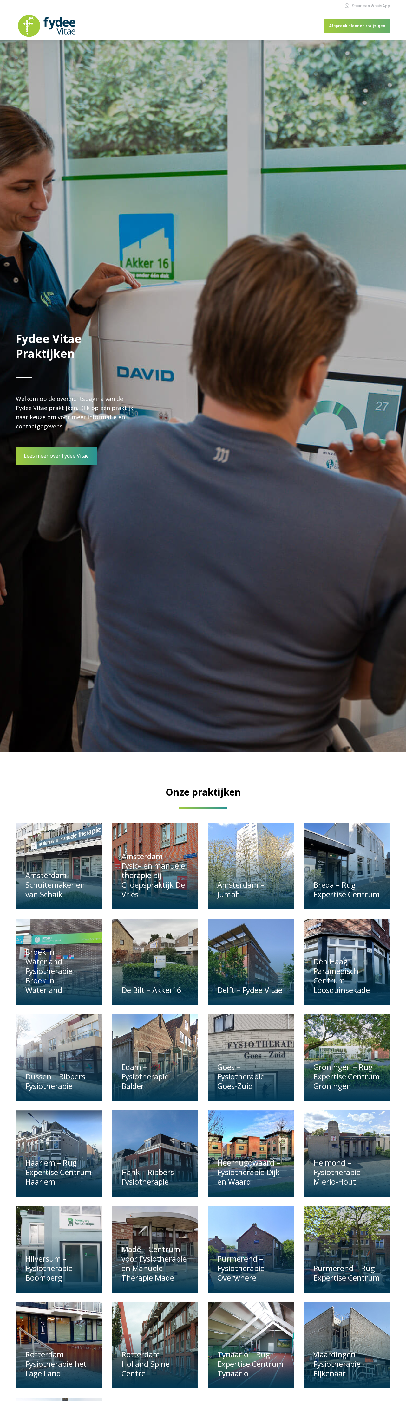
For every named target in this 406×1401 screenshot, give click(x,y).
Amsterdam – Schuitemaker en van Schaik (55, 884)
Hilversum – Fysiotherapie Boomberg (49, 1268)
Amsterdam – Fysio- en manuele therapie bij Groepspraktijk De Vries (153, 875)
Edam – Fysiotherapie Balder (145, 1076)
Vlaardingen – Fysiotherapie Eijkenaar (337, 1364)
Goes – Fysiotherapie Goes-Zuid (241, 1076)
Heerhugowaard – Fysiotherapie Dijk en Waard (248, 1172)
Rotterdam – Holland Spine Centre (145, 1364)
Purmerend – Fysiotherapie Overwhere (241, 1268)
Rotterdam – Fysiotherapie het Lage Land (56, 1364)
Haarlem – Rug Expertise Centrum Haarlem (58, 1172)
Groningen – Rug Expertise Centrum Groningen (346, 1076)
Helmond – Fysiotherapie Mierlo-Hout (337, 1172)
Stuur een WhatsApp (371, 5)
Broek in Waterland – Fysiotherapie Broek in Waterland (49, 971)
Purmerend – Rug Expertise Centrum (346, 1273)
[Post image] (59, 866)
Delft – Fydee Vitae (249, 990)
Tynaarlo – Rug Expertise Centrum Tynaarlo (250, 1364)
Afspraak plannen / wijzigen (357, 25)
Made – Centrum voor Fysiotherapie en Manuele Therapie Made (154, 1263)
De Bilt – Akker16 (151, 990)
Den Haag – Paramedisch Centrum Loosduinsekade (341, 975)
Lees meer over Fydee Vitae (56, 455)
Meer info (39, 906)
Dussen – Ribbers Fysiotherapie (55, 1081)
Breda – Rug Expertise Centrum (346, 889)
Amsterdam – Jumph (240, 889)
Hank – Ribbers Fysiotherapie (147, 1177)
